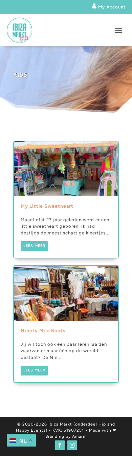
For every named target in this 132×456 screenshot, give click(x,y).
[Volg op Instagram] (72, 445)
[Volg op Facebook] (60, 445)
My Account (111, 6)
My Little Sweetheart (66, 199)
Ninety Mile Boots (66, 324)
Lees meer (34, 246)
